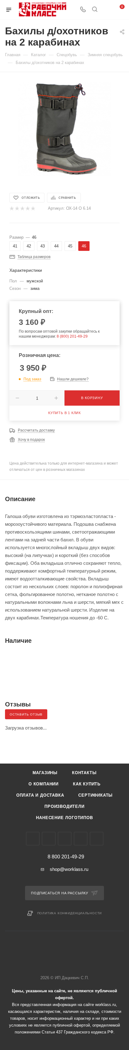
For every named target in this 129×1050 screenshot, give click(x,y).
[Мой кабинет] (106, 9)
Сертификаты (95, 795)
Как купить (87, 784)
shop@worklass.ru (69, 869)
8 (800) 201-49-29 (72, 336)
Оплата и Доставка (40, 795)
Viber (64, 838)
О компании (43, 784)
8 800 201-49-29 (66, 856)
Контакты (84, 772)
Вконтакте (32, 838)
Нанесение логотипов (64, 817)
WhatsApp (80, 838)
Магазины (45, 772)
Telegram (48, 838)
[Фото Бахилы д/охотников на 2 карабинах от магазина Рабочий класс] (64, 128)
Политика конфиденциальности (69, 913)
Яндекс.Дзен (96, 838)
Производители (64, 806)
